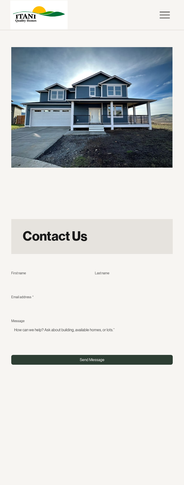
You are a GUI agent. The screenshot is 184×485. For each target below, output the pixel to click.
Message (17, 321)
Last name (102, 273)
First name (18, 273)
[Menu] (165, 15)
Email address (22, 297)
